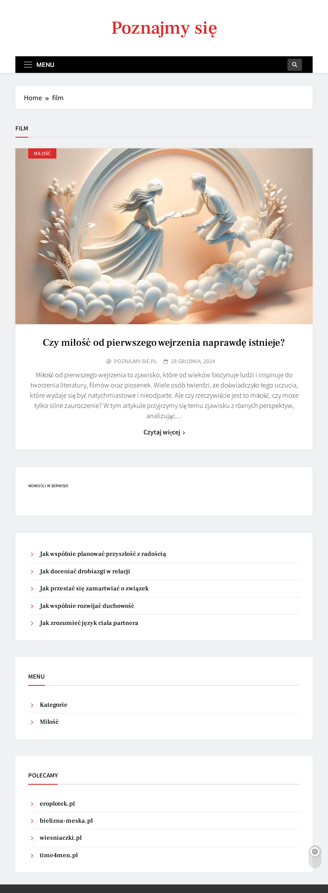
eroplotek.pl (57, 804)
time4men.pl (59, 855)
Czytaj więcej (162, 432)
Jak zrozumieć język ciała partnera (89, 623)
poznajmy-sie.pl (135, 361)
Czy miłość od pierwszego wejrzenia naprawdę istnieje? (164, 342)
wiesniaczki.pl (61, 838)
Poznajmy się (164, 28)
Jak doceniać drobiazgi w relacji (85, 571)
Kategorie (53, 705)
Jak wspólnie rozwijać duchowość (87, 606)
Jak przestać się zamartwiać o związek (94, 588)
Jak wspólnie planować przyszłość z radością (103, 554)
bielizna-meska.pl (66, 821)
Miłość (42, 153)
